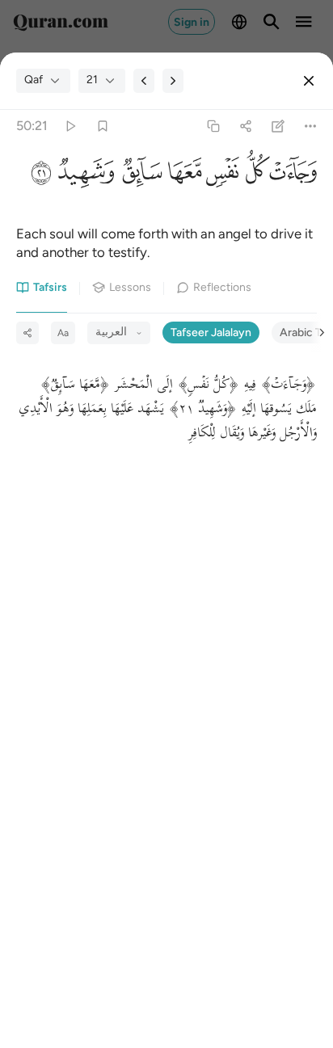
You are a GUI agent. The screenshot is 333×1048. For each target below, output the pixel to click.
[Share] (245, 126)
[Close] (309, 81)
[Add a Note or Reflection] (278, 126)
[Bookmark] (102, 126)
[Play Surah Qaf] (70, 126)
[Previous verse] (143, 81)
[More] (311, 126)
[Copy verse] (213, 126)
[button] (293, 175)
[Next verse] (172, 81)
